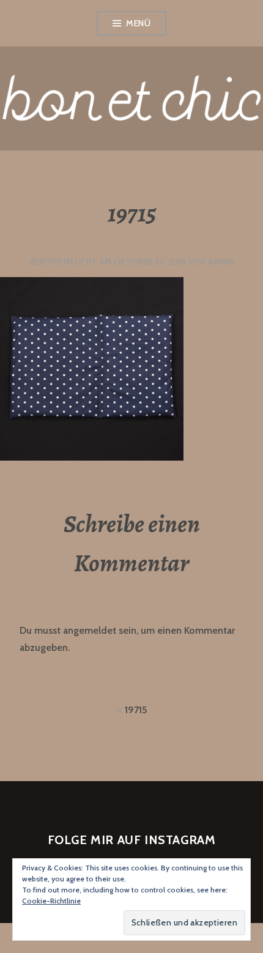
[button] (91, 369)
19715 (136, 710)
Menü (138, 23)
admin (221, 262)
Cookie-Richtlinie (51, 900)
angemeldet (89, 630)
